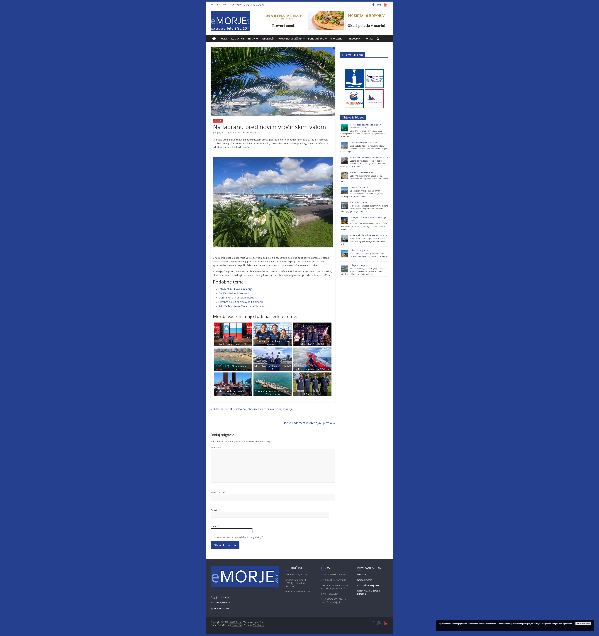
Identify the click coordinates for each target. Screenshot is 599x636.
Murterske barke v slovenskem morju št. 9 (368, 235)
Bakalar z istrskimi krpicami (362, 172)
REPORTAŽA (268, 38)
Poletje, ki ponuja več (359, 265)
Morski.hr (362, 574)
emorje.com (235, 132)
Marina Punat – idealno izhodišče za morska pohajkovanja (252, 409)
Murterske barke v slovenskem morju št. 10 (369, 157)
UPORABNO (336, 38)
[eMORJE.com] (214, 38)
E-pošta (216, 510)
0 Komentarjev (251, 132)
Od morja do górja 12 (359, 187)
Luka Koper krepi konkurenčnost (364, 142)
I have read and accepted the (238, 537)
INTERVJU (253, 38)
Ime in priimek (219, 492)
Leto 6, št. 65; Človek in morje (235, 289)
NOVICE (223, 38)
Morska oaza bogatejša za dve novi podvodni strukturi (365, 126)
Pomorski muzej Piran (368, 585)
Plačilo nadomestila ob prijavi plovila (308, 423)
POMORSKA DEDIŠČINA (290, 38)
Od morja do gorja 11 (359, 250)
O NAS (369, 38)
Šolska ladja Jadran (252, 4)
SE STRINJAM (583, 623)
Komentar (216, 447)
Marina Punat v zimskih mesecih (237, 297)
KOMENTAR (237, 38)
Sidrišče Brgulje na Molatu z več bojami (241, 306)
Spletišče (215, 526)
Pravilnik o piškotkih (220, 602)
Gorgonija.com (364, 579)
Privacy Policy (253, 537)
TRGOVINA (354, 38)
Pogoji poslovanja (220, 597)
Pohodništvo (316, 38)
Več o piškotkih (565, 623)
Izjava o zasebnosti (220, 607)
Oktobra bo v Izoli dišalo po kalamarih (240, 302)
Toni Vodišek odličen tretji (233, 293)
